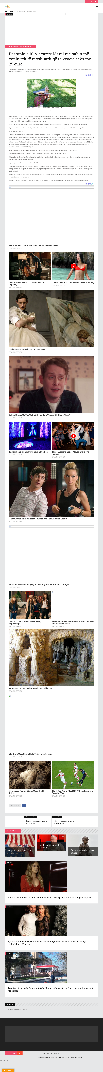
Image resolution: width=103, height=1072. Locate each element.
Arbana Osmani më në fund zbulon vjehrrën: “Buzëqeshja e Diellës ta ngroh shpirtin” (50, 897)
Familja (9, 906)
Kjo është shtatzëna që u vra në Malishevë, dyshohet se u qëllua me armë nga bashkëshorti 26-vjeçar (47, 943)
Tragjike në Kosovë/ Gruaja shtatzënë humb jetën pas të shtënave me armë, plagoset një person (50, 989)
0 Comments (14, 46)
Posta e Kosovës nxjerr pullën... (82, 851)
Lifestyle (9, 14)
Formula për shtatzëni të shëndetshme (28, 11)
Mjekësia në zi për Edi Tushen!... (50, 846)
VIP (8, 862)
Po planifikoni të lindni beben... (19, 852)
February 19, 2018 (27, 46)
